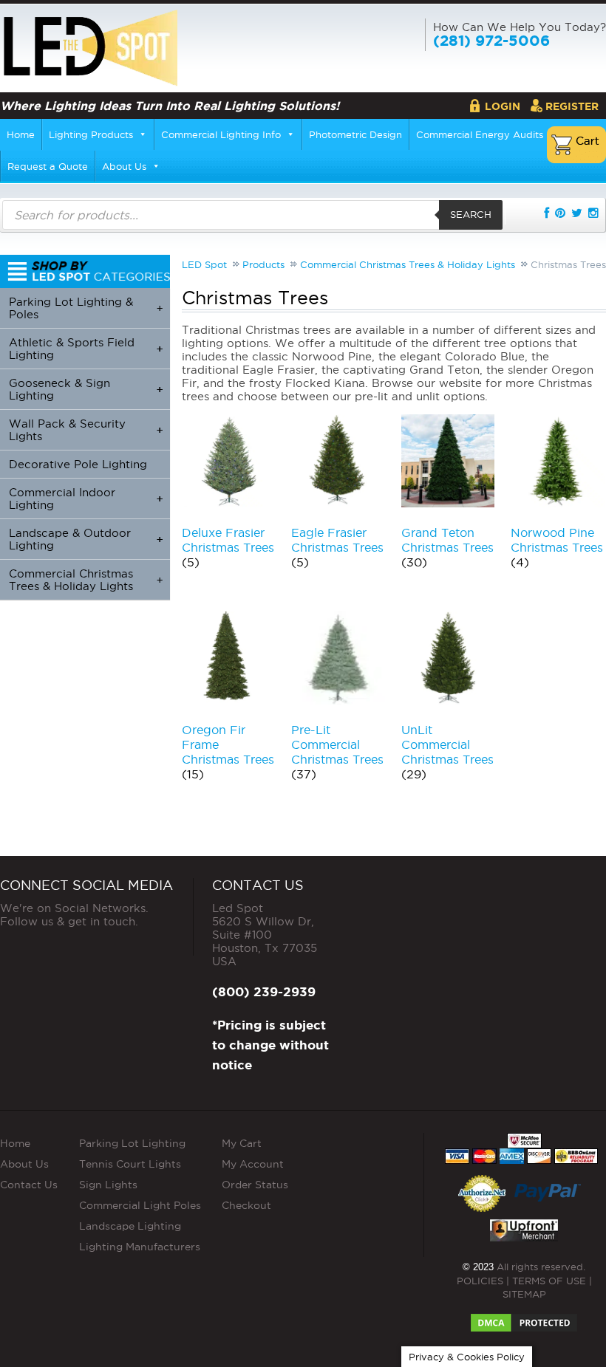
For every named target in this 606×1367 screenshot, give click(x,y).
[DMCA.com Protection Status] (524, 1318)
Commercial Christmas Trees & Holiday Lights (86, 579)
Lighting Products (91, 134)
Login (502, 106)
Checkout (246, 1205)
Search (470, 214)
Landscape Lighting (130, 1226)
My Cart (242, 1143)
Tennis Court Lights (130, 1164)
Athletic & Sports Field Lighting (86, 348)
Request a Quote (47, 166)
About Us (124, 166)
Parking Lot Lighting (132, 1143)
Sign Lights (108, 1184)
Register (572, 106)
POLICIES (480, 1280)
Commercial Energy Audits (479, 134)
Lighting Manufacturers (139, 1247)
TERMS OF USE (549, 1280)
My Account (253, 1164)
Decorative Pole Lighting (78, 464)
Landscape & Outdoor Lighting (86, 539)
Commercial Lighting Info (221, 134)
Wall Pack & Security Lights (86, 429)
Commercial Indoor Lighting (86, 498)
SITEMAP (524, 1294)
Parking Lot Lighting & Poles (86, 308)
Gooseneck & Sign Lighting (86, 389)
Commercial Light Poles (140, 1205)
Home (21, 134)
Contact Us (29, 1184)
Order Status (255, 1184)
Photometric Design (355, 134)
